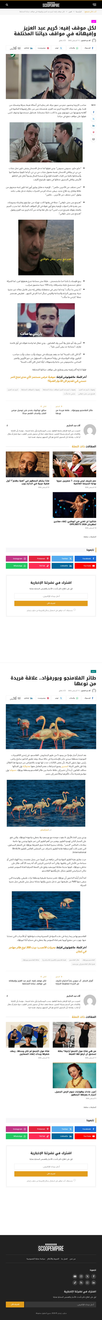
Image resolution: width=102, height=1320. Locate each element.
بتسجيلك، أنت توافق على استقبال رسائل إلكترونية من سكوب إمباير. (50, 610)
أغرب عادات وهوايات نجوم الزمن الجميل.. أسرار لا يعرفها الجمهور (75, 1093)
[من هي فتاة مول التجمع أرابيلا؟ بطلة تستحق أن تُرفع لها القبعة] (74, 1035)
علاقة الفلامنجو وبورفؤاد (31, 960)
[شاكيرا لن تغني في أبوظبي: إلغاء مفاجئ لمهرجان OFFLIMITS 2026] (74, 505)
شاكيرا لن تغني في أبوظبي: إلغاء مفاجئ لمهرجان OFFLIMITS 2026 (75, 523)
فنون (93, 21)
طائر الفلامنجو (74, 960)
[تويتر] (93, 119)
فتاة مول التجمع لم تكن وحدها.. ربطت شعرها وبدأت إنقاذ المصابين (29, 1053)
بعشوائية (26, 766)
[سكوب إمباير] (51, 4)
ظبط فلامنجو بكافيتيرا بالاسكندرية (54, 960)
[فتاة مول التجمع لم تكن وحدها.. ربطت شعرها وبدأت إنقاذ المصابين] (27, 1035)
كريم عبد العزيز (13, 390)
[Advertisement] (51, 639)
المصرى (64, 766)
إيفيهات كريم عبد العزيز (87, 390)
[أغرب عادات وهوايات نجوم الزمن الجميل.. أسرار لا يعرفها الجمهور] (74, 1075)
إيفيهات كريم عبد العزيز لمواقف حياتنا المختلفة (59, 390)
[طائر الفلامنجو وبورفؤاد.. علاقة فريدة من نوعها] (51, 726)
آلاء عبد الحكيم (85, 40)
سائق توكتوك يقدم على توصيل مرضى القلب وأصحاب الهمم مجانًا (28, 411)
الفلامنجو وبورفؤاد (88, 960)
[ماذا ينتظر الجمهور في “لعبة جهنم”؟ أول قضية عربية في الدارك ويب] (27, 464)
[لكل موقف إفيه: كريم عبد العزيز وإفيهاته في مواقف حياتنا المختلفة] (51, 76)
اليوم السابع (45, 830)
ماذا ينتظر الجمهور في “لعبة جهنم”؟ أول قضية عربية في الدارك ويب (27, 482)
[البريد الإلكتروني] (93, 139)
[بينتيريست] (93, 132)
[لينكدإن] (93, 125)
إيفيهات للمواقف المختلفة (30, 390)
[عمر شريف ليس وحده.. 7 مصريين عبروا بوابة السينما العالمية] (74, 464)
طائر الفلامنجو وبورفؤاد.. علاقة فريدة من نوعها (74, 411)
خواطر (93, 671)
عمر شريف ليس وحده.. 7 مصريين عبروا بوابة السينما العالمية (76, 482)
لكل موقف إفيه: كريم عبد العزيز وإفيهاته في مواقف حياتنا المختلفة (27, 982)
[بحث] (7, 5)
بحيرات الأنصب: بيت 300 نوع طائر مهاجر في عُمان (47, 949)
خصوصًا (12, 770)
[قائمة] (94, 5)
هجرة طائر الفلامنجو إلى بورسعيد (83, 964)
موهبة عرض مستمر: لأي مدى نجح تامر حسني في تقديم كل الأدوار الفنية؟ (48, 379)
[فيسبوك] (93, 112)
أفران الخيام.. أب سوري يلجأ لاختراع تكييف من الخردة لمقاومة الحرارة (74, 982)
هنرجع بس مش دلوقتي (86, 394)
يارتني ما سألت (69, 394)
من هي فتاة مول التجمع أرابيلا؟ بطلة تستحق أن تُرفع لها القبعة (77, 1053)
